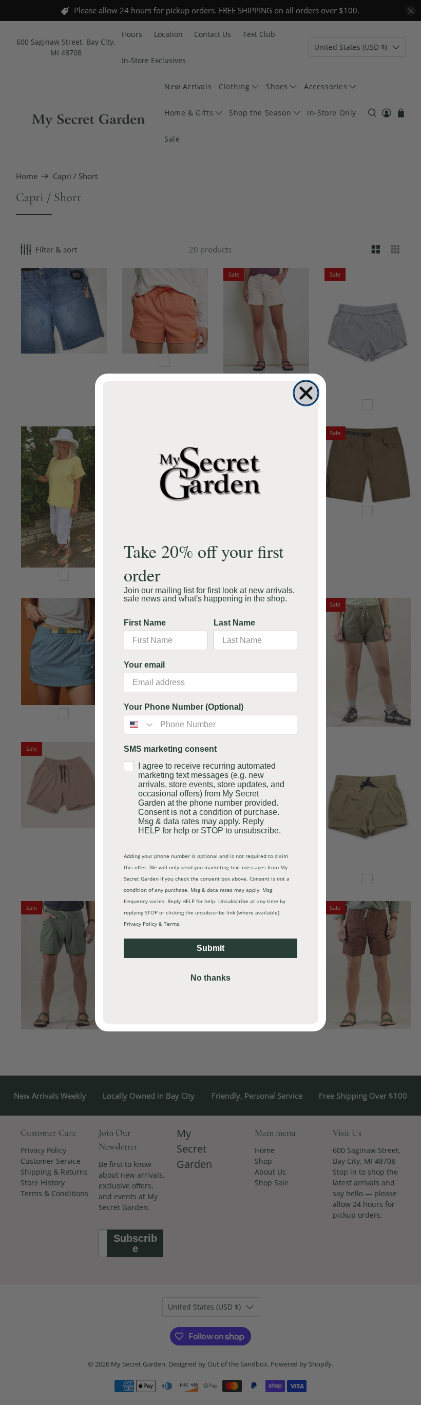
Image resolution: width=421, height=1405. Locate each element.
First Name (145, 622)
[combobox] (139, 724)
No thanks (210, 977)
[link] (210, 473)
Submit (210, 948)
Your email (144, 664)
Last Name (234, 622)
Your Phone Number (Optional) (183, 706)
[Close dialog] (306, 393)
